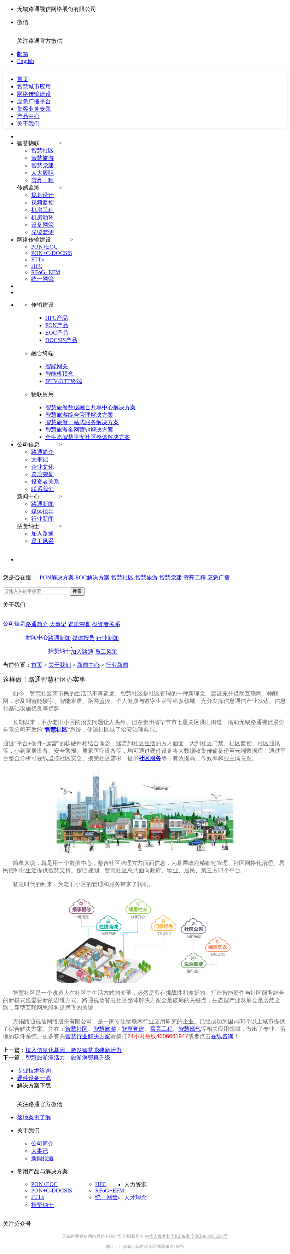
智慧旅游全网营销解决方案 (79, 430)
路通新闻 (42, 504)
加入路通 (42, 534)
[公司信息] (26, 617)
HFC (36, 266)
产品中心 (28, 116)
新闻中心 (88, 665)
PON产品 (56, 325)
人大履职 (42, 173)
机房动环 (42, 217)
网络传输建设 (34, 94)
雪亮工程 (42, 180)
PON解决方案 (57, 577)
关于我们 (28, 124)
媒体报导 (42, 511)
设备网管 (42, 225)
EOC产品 (56, 333)
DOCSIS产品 (61, 340)
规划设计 (42, 195)
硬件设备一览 (34, 1078)
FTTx (37, 259)
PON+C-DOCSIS (51, 253)
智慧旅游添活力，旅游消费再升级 (67, 1057)
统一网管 (42, 279)
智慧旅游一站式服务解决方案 (82, 422)
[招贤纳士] (71, 645)
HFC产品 (56, 318)
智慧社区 (42, 151)
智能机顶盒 (59, 374)
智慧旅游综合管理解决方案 (79, 415)
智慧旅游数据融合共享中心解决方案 (90, 407)
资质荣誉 (42, 474)
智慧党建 (42, 165)
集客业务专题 (34, 109)
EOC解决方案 (92, 577)
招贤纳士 (42, 1205)
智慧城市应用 (34, 86)
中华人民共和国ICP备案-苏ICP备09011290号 (186, 1236)
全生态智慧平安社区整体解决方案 (87, 437)
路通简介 (42, 452)
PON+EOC (44, 247)
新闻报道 (42, 1158)
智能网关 (56, 366)
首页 (36, 665)
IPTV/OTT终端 (63, 381)
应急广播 (218, 577)
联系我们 (42, 489)
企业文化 (42, 467)
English (25, 61)
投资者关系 (45, 482)
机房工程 (42, 210)
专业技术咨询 (34, 1071)
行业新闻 (42, 519)
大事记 (39, 459)
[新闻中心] (49, 631)
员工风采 (42, 541)
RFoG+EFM (45, 272)
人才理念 (135, 1198)
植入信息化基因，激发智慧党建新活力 (73, 1050)
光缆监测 (42, 232)
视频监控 (42, 203)
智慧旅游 (42, 158)
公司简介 (42, 1143)
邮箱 (22, 54)
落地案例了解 (34, 1117)
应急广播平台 (34, 101)
